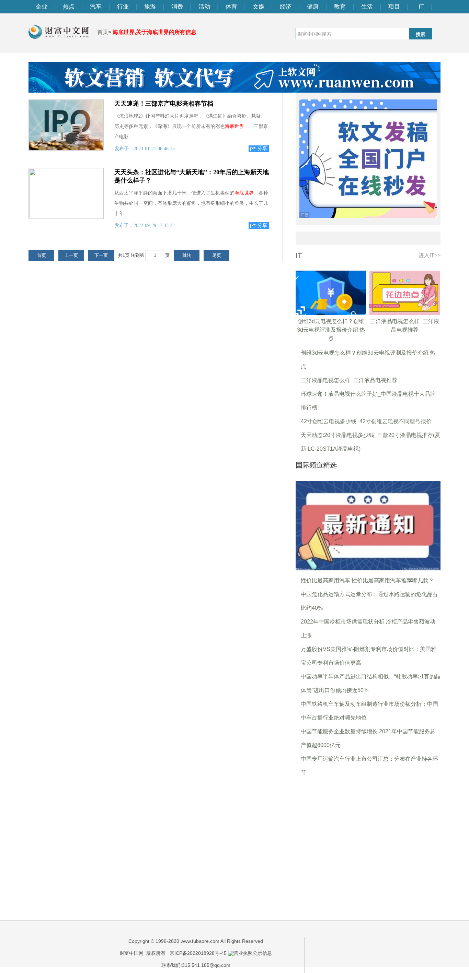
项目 (394, 6)
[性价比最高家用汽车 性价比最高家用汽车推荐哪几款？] (368, 525)
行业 (123, 6)
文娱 (258, 6)
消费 (177, 6)
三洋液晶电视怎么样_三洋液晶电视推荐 (349, 380)
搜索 (420, 34)
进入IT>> (430, 255)
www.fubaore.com (200, 941)
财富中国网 (131, 953)
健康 (313, 6)
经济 (285, 6)
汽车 (96, 6)
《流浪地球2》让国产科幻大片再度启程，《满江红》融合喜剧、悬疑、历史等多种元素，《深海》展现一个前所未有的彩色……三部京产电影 (191, 126)
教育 (340, 6)
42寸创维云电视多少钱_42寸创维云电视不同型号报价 (366, 421)
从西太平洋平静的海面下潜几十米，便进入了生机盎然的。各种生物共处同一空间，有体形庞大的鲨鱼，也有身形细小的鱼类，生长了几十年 (191, 203)
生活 (367, 6)
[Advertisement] (368, 841)
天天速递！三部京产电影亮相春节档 (163, 103)
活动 (204, 6)
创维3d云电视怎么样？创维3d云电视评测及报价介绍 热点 (331, 329)
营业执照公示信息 (252, 953)
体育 (231, 6)
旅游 (150, 6)
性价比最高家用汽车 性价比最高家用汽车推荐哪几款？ (367, 580)
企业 (41, 6)
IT (421, 6)
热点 (69, 6)
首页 (102, 32)
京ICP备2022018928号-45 (198, 953)
